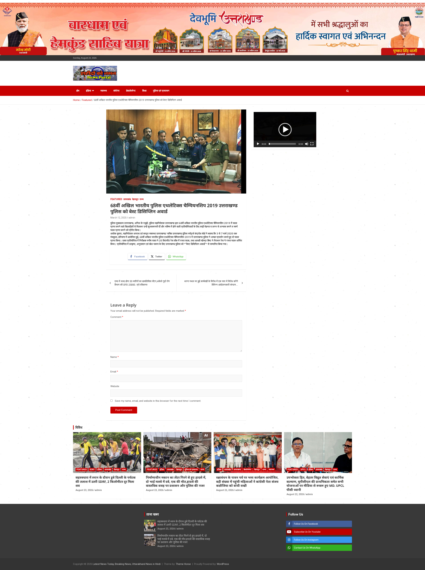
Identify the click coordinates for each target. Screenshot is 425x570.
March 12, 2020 (118, 217)
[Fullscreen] (312, 144)
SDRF (92, 469)
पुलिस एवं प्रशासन (161, 90)
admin (131, 217)
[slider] (282, 144)
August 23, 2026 (84, 490)
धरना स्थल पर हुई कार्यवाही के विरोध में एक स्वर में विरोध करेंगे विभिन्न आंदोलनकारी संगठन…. (211, 283)
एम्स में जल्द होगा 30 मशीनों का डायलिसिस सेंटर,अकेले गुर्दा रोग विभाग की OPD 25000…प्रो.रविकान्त (142, 283)
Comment (116, 316)
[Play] (258, 144)
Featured (116, 199)
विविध (78, 427)
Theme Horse (183, 564)
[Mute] (306, 144)
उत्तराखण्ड (237, 469)
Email (114, 371)
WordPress (223, 564)
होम (77, 90)
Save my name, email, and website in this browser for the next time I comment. (158, 400)
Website (114, 386)
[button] (285, 129)
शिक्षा (144, 90)
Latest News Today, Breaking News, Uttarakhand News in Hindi (127, 564)
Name (114, 357)
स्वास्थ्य (103, 90)
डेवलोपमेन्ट (131, 90)
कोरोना (116, 90)
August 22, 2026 (225, 490)
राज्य (142, 199)
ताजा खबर (152, 514)
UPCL (303, 469)
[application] (285, 129)
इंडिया (88, 90)
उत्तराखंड (127, 199)
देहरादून (135, 199)
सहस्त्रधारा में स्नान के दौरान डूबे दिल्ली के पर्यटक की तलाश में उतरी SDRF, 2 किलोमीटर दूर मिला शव (106, 481)
